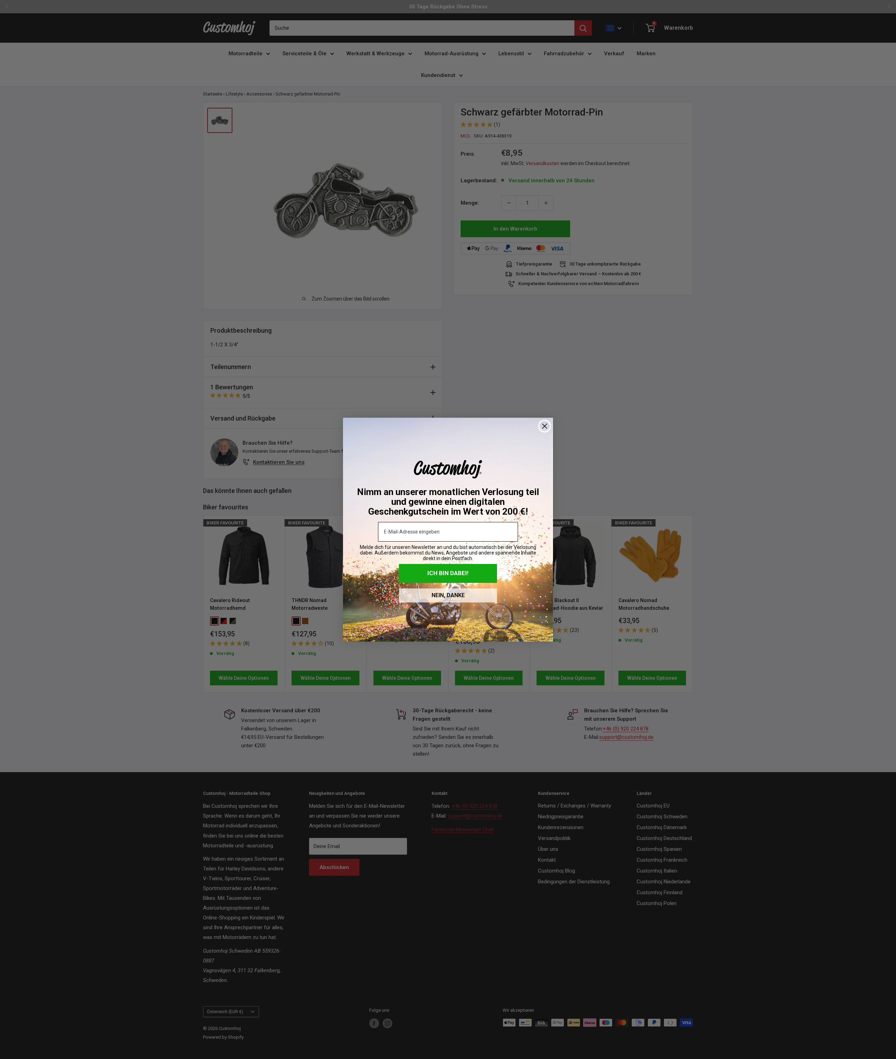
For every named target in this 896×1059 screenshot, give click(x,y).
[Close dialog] (544, 426)
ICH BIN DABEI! (448, 573)
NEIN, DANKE (448, 595)
